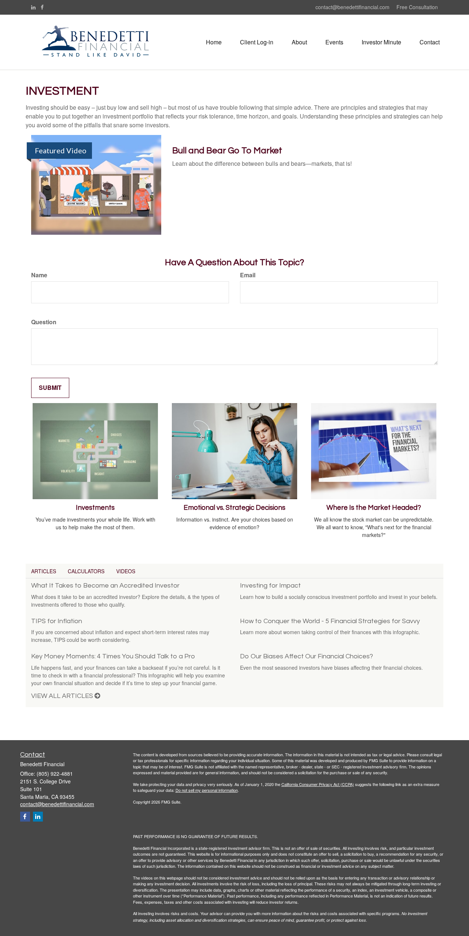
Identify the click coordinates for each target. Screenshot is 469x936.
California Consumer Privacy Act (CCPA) (317, 784)
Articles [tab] (43, 571)
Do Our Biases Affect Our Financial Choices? (306, 656)
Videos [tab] (125, 571)
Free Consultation (417, 7)
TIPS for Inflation (56, 621)
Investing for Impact (270, 585)
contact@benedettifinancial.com (353, 7)
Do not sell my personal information (207, 790)
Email (247, 275)
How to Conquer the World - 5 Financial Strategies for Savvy (330, 621)
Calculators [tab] (86, 571)
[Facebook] (42, 7)
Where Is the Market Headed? (373, 507)
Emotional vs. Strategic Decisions (234, 507)
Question (43, 322)
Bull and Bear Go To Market (227, 150)
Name (39, 275)
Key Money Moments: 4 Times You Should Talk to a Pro (113, 656)
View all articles (63, 695)
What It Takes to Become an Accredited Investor (105, 585)
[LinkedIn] (33, 7)
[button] (256, 42)
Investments (95, 507)
